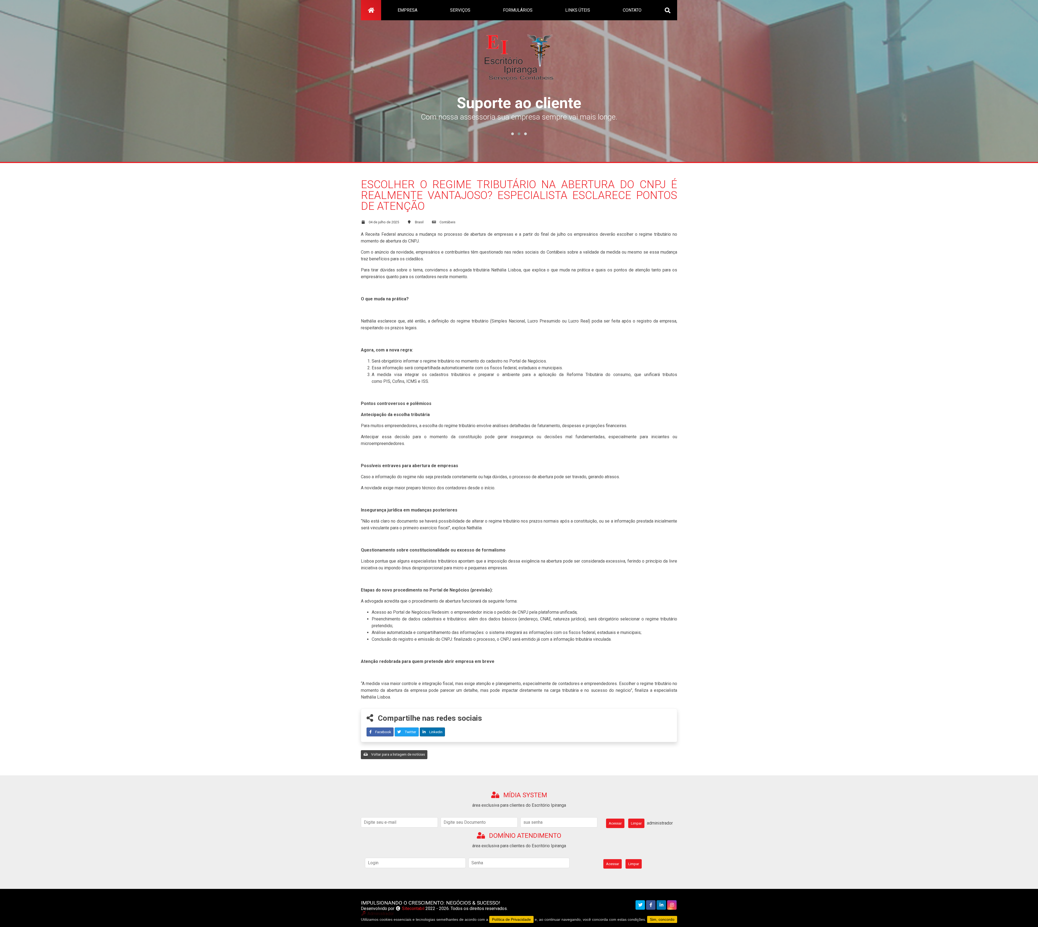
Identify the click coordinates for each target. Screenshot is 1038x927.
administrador (660, 823)
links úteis (577, 10)
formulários (518, 10)
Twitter (410, 732)
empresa (407, 10)
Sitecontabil (413, 908)
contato (632, 10)
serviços (460, 10)
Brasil (419, 222)
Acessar (615, 823)
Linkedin (435, 732)
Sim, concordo (662, 919)
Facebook (382, 732)
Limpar (636, 823)
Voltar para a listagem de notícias (397, 754)
